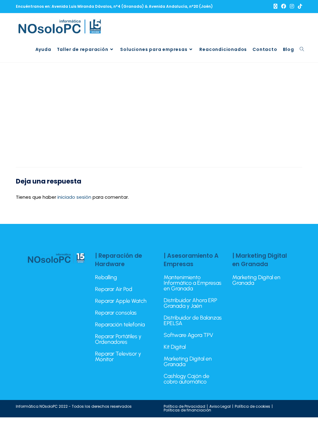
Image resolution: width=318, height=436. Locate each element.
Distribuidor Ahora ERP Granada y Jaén (190, 303)
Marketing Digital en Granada (188, 361)
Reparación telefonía (120, 324)
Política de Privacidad (184, 406)
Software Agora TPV (188, 335)
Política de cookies (252, 406)
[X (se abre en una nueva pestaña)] (275, 6)
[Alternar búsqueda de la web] (302, 49)
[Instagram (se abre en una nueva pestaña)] (292, 6)
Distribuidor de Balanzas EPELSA (193, 320)
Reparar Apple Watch (121, 300)
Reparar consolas (116, 312)
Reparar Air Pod (113, 289)
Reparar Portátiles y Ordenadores (118, 339)
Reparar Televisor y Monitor (118, 356)
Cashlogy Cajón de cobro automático (186, 379)
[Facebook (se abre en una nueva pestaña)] (283, 6)
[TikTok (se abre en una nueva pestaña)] (299, 6)
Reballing (106, 277)
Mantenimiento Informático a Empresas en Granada (192, 283)
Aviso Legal (220, 406)
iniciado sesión (74, 197)
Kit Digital (175, 346)
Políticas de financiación (187, 410)
